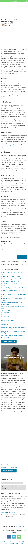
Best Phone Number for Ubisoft (9, 465)
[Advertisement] (14, 37)
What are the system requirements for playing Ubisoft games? (13, 332)
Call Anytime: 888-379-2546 (8, 512)
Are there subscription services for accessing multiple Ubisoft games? (12, 319)
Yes (17, 526)
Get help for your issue (9, 341)
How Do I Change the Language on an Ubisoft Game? (12, 291)
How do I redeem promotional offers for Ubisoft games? (13, 295)
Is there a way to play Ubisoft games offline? (12, 335)
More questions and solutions (9, 467)
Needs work (22, 526)
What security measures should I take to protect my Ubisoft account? (13, 328)
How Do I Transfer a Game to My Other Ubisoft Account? (13, 299)
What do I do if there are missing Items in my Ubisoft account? (12, 311)
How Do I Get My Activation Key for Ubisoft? (12, 288)
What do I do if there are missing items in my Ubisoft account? (12, 303)
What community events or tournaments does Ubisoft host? (13, 323)
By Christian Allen (9, 23)
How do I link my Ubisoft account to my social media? (12, 307)
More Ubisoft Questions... (7, 338)
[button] (26, 1)
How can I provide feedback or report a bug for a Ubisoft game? (13, 315)
